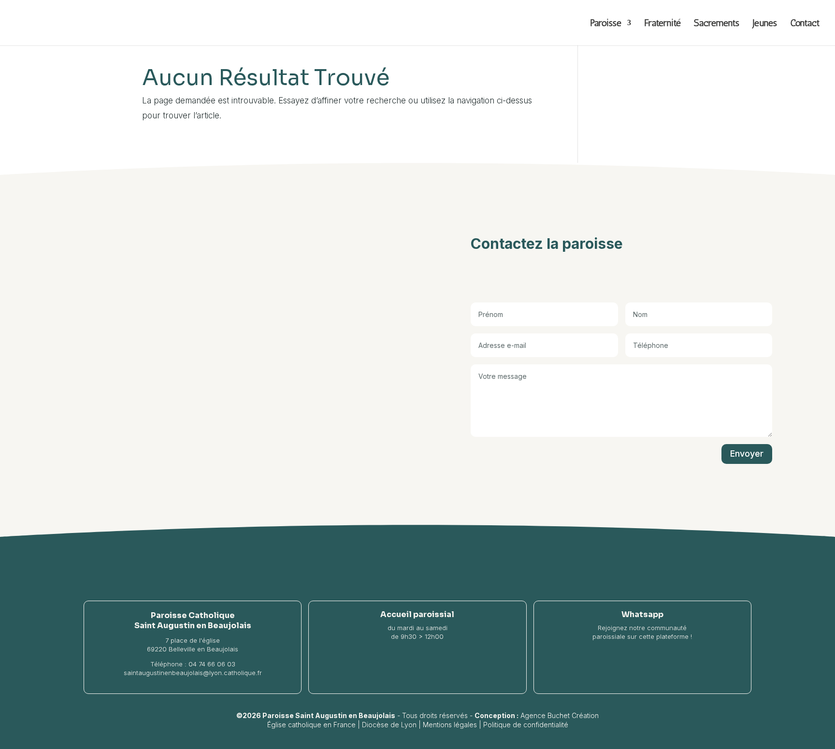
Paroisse (605, 24)
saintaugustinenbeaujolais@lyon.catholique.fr (193, 673)
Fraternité (662, 24)
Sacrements (716, 24)
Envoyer (746, 453)
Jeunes (764, 24)
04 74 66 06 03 (211, 664)
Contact (805, 24)
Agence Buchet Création (559, 715)
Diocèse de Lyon (389, 724)
